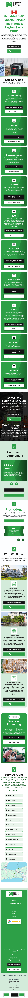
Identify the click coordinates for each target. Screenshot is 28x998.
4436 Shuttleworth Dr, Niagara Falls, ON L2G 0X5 (14, 951)
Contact (14, 916)
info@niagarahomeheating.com (14, 960)
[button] (22, 995)
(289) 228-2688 (14, 958)
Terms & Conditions (14, 985)
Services (14, 911)
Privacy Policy (14, 984)
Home (14, 909)
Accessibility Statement (14, 987)
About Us (13, 913)
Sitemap (14, 989)
